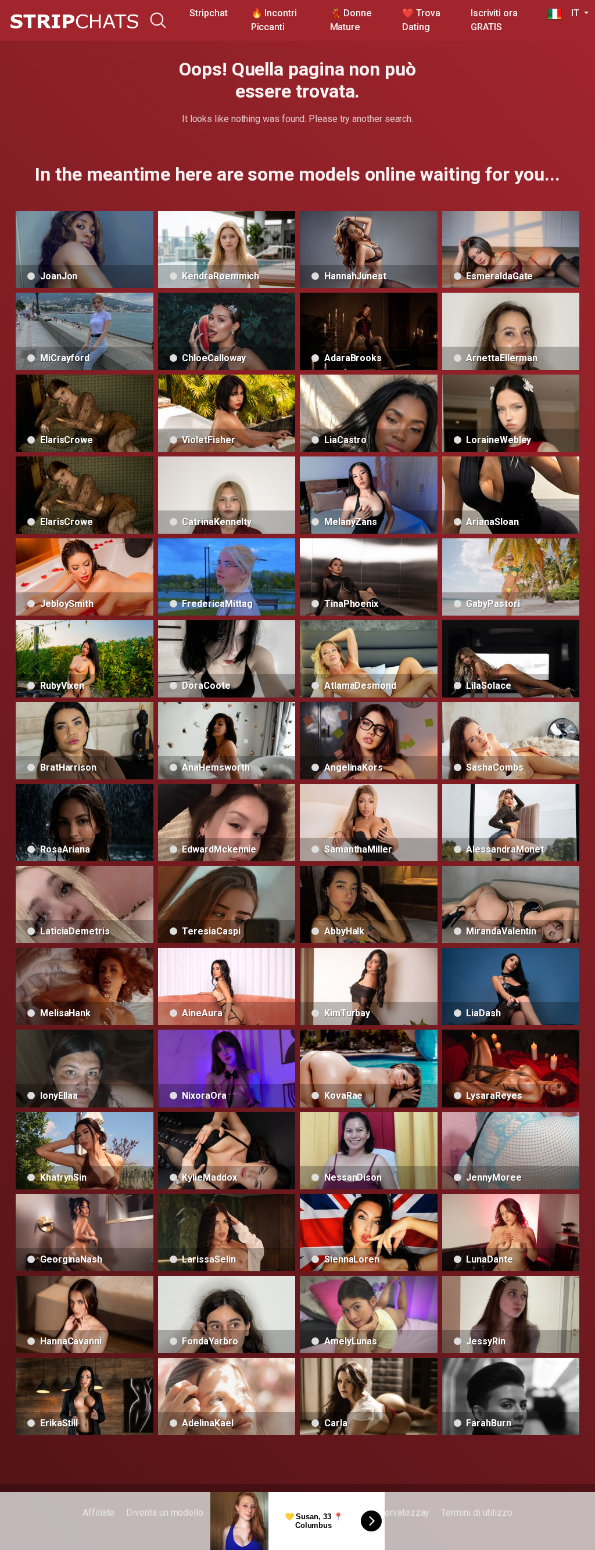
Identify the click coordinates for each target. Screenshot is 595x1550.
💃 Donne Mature (350, 20)
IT (571, 13)
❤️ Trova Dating (421, 20)
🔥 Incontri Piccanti (274, 20)
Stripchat (208, 13)
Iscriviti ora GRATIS (494, 20)
